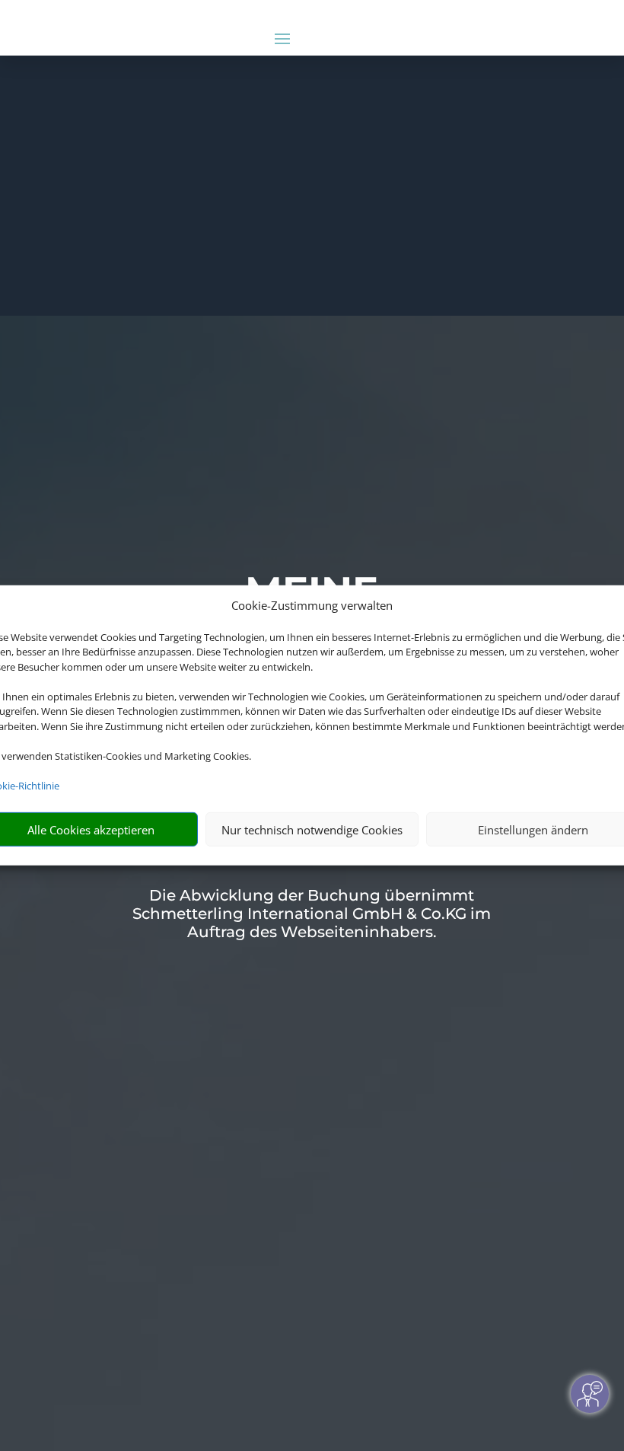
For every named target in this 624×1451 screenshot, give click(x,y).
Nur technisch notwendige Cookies (312, 829)
